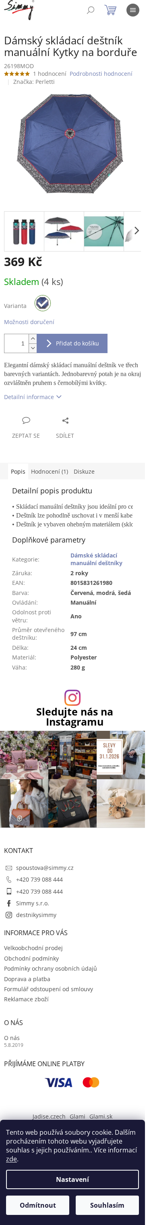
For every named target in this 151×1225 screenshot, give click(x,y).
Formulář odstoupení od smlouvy (48, 989)
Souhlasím (107, 1205)
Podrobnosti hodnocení (101, 73)
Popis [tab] (18, 471)
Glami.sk (100, 1116)
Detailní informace (29, 397)
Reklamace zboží (26, 999)
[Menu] (133, 10)
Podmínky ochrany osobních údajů (50, 968)
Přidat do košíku (77, 343)
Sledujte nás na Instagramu (74, 717)
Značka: (34, 81)
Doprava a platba (27, 979)
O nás (12, 1038)
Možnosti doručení (29, 322)
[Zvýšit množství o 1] (33, 338)
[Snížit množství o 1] (33, 348)
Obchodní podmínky (31, 958)
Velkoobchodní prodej (33, 948)
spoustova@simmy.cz (45, 867)
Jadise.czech (49, 1116)
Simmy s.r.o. (32, 903)
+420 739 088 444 (39, 879)
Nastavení (72, 1179)
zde (11, 1158)
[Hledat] (91, 10)
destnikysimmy (36, 915)
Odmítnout (38, 1205)
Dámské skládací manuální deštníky (96, 559)
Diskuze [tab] (84, 471)
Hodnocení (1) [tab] (49, 471)
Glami (77, 1116)
